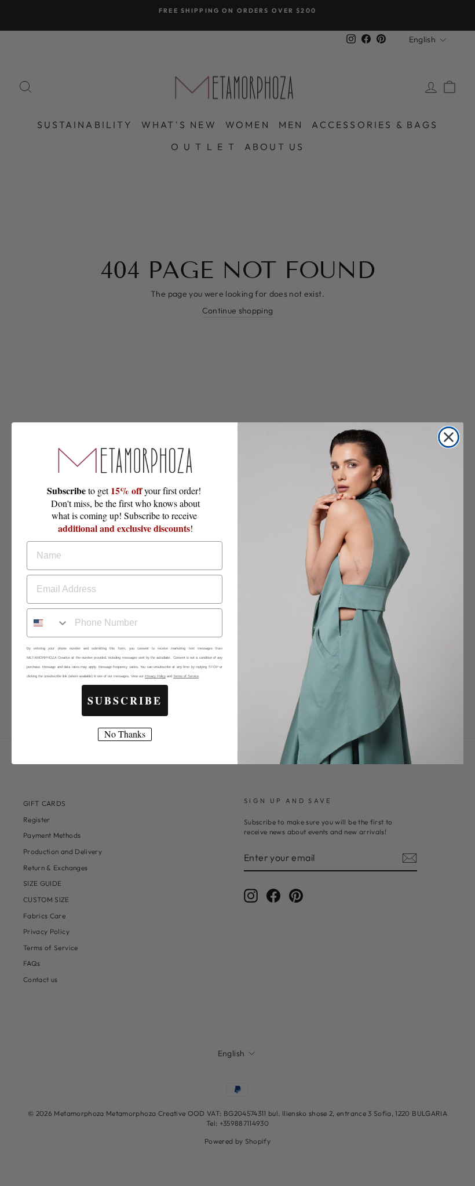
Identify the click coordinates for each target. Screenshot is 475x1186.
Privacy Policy (155, 676)
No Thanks (124, 734)
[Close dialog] (449, 437)
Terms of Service (186, 676)
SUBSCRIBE (124, 700)
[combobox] (48, 623)
